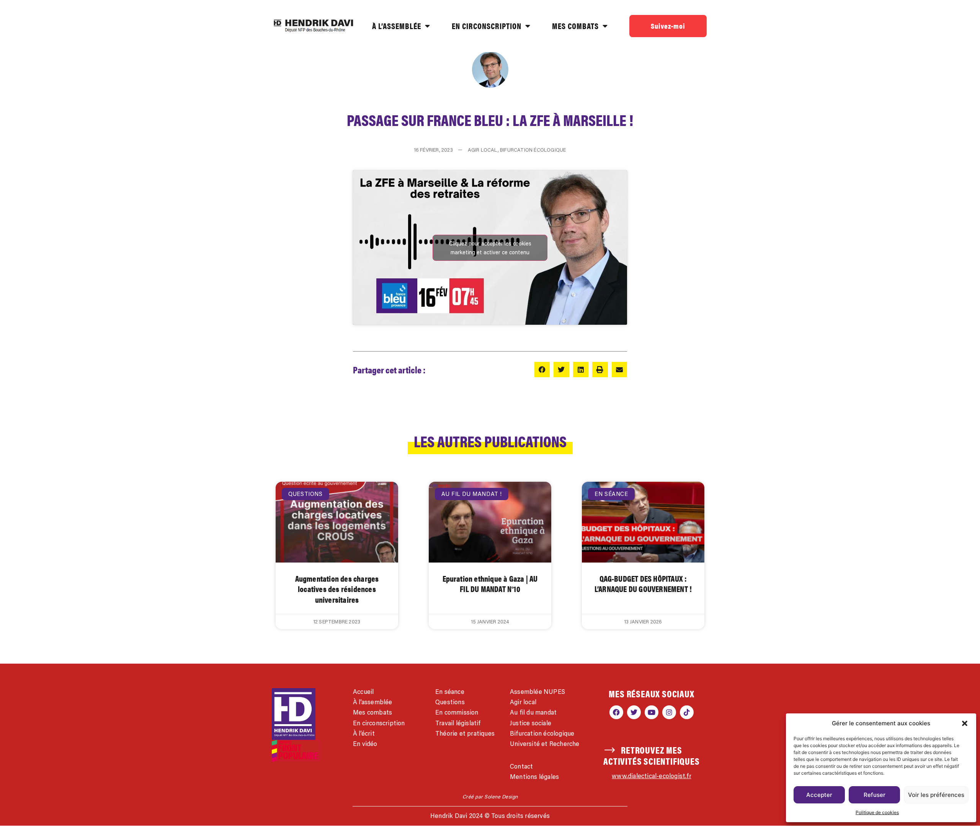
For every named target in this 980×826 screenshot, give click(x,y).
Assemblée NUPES (537, 691)
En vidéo (365, 743)
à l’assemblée (396, 25)
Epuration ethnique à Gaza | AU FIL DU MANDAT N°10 (490, 583)
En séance (449, 691)
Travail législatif (458, 723)
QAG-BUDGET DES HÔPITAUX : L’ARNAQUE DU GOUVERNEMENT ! (643, 583)
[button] (965, 723)
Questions (450, 702)
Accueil (363, 691)
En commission (457, 712)
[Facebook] (616, 712)
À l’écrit (364, 733)
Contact (521, 766)
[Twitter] (634, 712)
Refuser (874, 794)
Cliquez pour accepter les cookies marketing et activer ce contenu (490, 248)
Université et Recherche (545, 743)
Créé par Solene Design (490, 796)
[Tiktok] (687, 712)
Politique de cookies (877, 812)
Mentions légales (534, 776)
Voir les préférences (936, 794)
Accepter (819, 794)
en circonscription (486, 25)
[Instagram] (669, 712)
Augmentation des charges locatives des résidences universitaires (337, 589)
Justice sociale (530, 723)
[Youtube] (651, 712)
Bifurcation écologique (542, 733)
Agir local (523, 702)
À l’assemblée (372, 702)
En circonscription (379, 723)
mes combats (575, 25)
